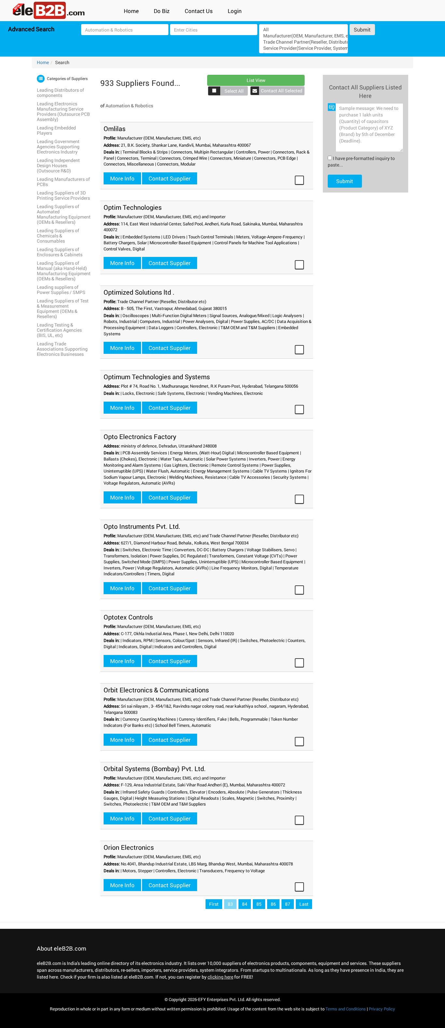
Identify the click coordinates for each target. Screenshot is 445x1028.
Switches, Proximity (275, 798)
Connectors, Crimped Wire (183, 158)
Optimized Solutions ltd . (139, 292)
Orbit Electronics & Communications (156, 690)
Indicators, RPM (137, 640)
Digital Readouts (203, 798)
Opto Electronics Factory (140, 436)
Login (235, 11)
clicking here (220, 977)
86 (273, 904)
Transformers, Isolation (125, 556)
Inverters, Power (264, 459)
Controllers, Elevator (186, 792)
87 (287, 904)
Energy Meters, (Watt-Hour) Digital (202, 453)
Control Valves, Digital (124, 249)
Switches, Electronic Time (146, 550)
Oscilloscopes (135, 315)
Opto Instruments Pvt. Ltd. (142, 526)
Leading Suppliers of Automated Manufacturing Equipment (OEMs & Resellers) (64, 214)
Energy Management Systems (221, 471)
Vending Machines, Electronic (235, 393)
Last (304, 904)
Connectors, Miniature (230, 158)
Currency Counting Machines (149, 719)
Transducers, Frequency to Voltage (232, 871)
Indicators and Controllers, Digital (185, 646)
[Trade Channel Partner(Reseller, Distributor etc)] (303, 42)
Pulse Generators (263, 792)
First (214, 904)
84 (244, 904)
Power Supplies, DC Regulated (178, 556)
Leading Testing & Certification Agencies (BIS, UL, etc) (59, 330)
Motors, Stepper (137, 871)
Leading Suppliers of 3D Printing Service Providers (63, 195)
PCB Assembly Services (144, 453)
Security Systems (290, 477)
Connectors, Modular (176, 164)
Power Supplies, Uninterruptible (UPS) (203, 562)
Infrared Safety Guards (143, 792)
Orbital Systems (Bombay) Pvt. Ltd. (155, 768)
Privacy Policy (382, 1009)
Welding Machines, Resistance (197, 477)
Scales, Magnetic (238, 798)
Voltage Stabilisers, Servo (270, 550)
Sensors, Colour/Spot (175, 640)
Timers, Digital (160, 574)
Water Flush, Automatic (168, 471)
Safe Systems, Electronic (181, 393)
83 (230, 904)
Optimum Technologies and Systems (157, 376)
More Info (122, 178)
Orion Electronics (129, 847)
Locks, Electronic (138, 393)
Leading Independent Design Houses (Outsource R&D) (58, 165)
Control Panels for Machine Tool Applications (255, 243)
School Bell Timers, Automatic (183, 725)
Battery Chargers (228, 550)
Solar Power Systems (226, 459)
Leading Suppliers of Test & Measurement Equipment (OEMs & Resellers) (63, 308)
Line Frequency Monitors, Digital (241, 568)
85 (259, 904)
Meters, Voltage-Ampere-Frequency (269, 237)
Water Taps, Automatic (181, 459)
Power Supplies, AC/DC (252, 321)
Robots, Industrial (120, 321)
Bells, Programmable (249, 719)
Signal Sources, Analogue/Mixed (239, 315)
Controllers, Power (253, 152)
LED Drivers (174, 237)
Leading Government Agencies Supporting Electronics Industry (58, 146)
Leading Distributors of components (60, 92)
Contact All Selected (281, 90)
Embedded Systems (141, 237)
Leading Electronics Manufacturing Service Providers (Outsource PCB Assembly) (63, 111)
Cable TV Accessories (249, 477)
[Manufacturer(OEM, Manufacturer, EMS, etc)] (303, 36)
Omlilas (114, 128)
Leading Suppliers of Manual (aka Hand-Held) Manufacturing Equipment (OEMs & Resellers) (64, 271)
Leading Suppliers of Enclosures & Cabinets (59, 252)
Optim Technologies (133, 207)
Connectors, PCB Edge (275, 158)
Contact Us (199, 11)
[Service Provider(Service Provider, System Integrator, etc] (303, 48)
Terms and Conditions (345, 1009)
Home (131, 11)
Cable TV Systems (269, 471)
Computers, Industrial (160, 321)
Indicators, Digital (135, 646)
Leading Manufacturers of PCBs (63, 181)
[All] (303, 29)
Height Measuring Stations (160, 798)
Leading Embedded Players (56, 130)
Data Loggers (161, 327)
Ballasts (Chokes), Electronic (130, 459)
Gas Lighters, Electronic (186, 465)
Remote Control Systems (235, 465)
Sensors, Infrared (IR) (217, 640)
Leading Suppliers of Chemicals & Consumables (58, 235)
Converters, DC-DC (191, 550)
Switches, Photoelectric (262, 640)
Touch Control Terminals (210, 237)
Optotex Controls (128, 617)
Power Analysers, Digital (205, 321)
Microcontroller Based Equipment (180, 243)
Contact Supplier (170, 178)
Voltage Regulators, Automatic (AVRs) (139, 483)
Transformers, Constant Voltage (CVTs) (245, 556)
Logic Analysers (287, 315)
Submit (362, 29)
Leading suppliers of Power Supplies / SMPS (61, 289)
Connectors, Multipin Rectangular (202, 152)
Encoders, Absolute (226, 792)
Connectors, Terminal (136, 158)
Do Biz (162, 11)
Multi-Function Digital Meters (179, 315)
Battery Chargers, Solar (125, 243)
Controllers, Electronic (197, 327)
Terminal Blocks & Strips (145, 152)
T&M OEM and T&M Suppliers (248, 327)
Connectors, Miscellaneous (129, 164)
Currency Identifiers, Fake (203, 719)
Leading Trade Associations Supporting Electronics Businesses (62, 348)
